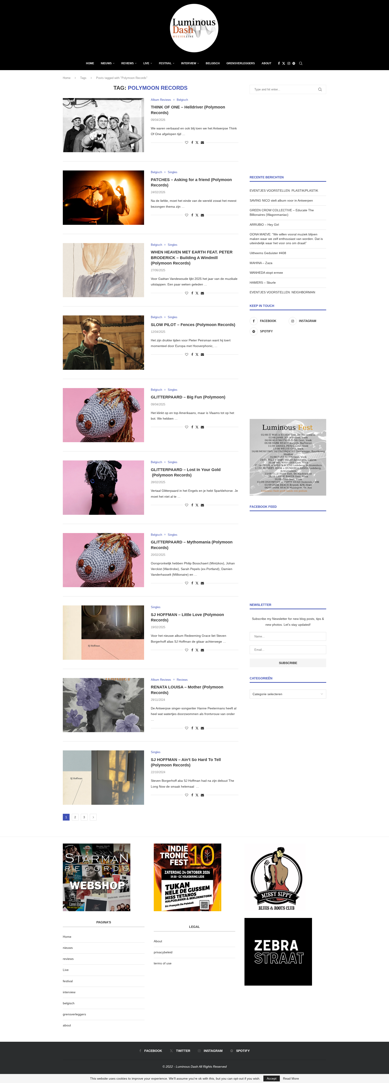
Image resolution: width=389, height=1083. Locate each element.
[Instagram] (288, 63)
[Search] (301, 63)
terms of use (163, 963)
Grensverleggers (240, 63)
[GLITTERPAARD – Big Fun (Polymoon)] (103, 415)
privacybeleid (163, 952)
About (266, 63)
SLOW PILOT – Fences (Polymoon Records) (193, 324)
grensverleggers (74, 1014)
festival (68, 981)
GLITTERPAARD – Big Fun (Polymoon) (188, 397)
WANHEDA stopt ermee (266, 272)
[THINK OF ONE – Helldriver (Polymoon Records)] (103, 125)
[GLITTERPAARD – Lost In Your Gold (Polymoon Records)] (103, 487)
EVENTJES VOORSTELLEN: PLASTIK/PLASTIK (284, 190)
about (67, 1025)
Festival (165, 63)
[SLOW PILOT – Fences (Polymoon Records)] (103, 342)
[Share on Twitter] (197, 142)
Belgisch (213, 63)
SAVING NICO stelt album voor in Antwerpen (281, 200)
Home (90, 63)
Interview (188, 63)
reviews (68, 959)
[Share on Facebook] (192, 142)
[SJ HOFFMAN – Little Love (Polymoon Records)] (103, 632)
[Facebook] (279, 63)
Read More (291, 1078)
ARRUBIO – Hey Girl (264, 224)
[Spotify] (293, 63)
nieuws (106, 63)
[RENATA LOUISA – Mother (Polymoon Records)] (103, 705)
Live (146, 63)
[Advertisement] (288, 134)
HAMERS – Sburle (263, 282)
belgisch (69, 1003)
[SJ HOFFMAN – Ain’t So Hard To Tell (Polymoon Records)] (103, 777)
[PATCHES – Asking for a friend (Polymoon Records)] (103, 197)
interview (69, 992)
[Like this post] (186, 142)
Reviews (127, 63)
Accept (271, 1078)
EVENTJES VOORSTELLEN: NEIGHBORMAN (282, 292)
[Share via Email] (202, 142)
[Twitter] (283, 63)
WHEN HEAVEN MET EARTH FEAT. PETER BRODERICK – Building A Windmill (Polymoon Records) (192, 257)
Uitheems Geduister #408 (268, 253)
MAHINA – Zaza (261, 263)
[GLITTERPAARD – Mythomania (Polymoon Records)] (103, 560)
